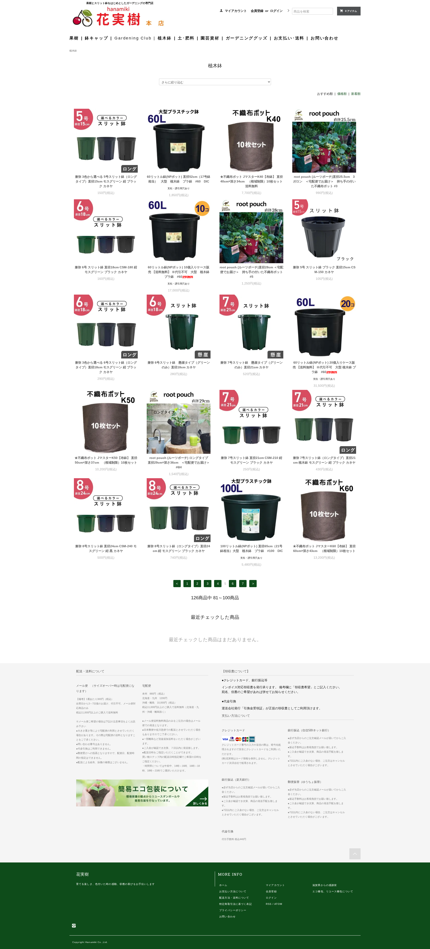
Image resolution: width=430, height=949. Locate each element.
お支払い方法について (232, 891)
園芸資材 (210, 38)
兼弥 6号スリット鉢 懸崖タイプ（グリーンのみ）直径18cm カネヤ (179, 365)
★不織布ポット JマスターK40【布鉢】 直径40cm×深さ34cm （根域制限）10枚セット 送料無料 (251, 181)
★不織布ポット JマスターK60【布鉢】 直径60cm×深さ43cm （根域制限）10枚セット (324, 548)
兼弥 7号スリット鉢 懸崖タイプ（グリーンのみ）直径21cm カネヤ (251, 365)
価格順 (342, 94)
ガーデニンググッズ (247, 38)
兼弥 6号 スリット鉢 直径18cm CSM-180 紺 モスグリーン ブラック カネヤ (106, 269)
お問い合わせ (325, 38)
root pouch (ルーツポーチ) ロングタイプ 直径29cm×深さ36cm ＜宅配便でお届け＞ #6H (179, 462)
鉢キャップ (96, 38)
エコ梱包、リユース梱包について (332, 891)
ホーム (223, 885)
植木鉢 (165, 38)
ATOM (278, 904)
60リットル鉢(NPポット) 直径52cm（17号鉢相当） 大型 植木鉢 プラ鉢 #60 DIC (178, 179)
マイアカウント (236, 11)
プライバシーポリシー (232, 910)
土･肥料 (186, 38)
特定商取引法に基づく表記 (235, 904)
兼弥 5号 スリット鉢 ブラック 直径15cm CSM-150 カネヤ (324, 269)
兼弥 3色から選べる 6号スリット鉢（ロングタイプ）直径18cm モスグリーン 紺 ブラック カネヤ (106, 367)
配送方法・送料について (234, 897)
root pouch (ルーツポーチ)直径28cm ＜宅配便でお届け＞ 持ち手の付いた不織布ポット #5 (251, 271)
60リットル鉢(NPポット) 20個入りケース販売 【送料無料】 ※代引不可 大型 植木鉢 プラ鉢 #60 (324, 367)
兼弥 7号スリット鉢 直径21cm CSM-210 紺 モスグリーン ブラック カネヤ (251, 460)
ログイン (276, 11)
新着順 (356, 94)
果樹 (74, 38)
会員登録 (257, 11)
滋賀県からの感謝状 (324, 885)
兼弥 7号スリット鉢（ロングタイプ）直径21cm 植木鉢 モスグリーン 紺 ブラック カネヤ (324, 460)
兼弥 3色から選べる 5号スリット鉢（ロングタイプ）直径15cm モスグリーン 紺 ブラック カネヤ (106, 181)
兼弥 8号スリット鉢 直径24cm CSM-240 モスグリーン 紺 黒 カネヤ (106, 548)
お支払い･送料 (289, 38)
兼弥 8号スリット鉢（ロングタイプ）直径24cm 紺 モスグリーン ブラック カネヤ (178, 548)
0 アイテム (351, 11)
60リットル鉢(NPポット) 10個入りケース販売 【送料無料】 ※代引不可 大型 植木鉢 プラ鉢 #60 (179, 271)
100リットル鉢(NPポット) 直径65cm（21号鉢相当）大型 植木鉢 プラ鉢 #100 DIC (251, 548)
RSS (268, 904)
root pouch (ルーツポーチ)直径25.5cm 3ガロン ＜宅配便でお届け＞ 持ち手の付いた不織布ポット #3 (324, 181)
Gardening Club (132, 38)
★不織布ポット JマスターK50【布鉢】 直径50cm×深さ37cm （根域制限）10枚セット (106, 460)
